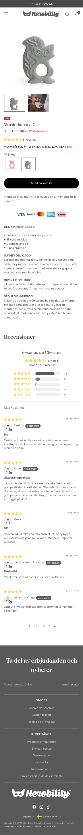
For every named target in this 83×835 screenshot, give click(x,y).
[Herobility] (41, 14)
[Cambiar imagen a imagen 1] (14, 103)
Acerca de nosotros (41, 708)
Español (27, 816)
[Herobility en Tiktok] (48, 807)
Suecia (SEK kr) (50, 816)
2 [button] (36, 626)
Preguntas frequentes (41, 741)
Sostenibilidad (41, 714)
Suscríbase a (70, 684)
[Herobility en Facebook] (34, 807)
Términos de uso (41, 769)
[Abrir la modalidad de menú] (6, 14)
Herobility (28, 823)
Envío (32, 196)
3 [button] (43, 626)
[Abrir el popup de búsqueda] (67, 14)
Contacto (41, 762)
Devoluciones (41, 755)
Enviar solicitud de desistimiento (41, 776)
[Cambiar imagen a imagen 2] (38, 103)
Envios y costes (42, 748)
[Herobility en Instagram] (41, 807)
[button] (13, 139)
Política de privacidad (41, 721)
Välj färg (9, 154)
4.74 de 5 (53, 360)
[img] (13, 419)
